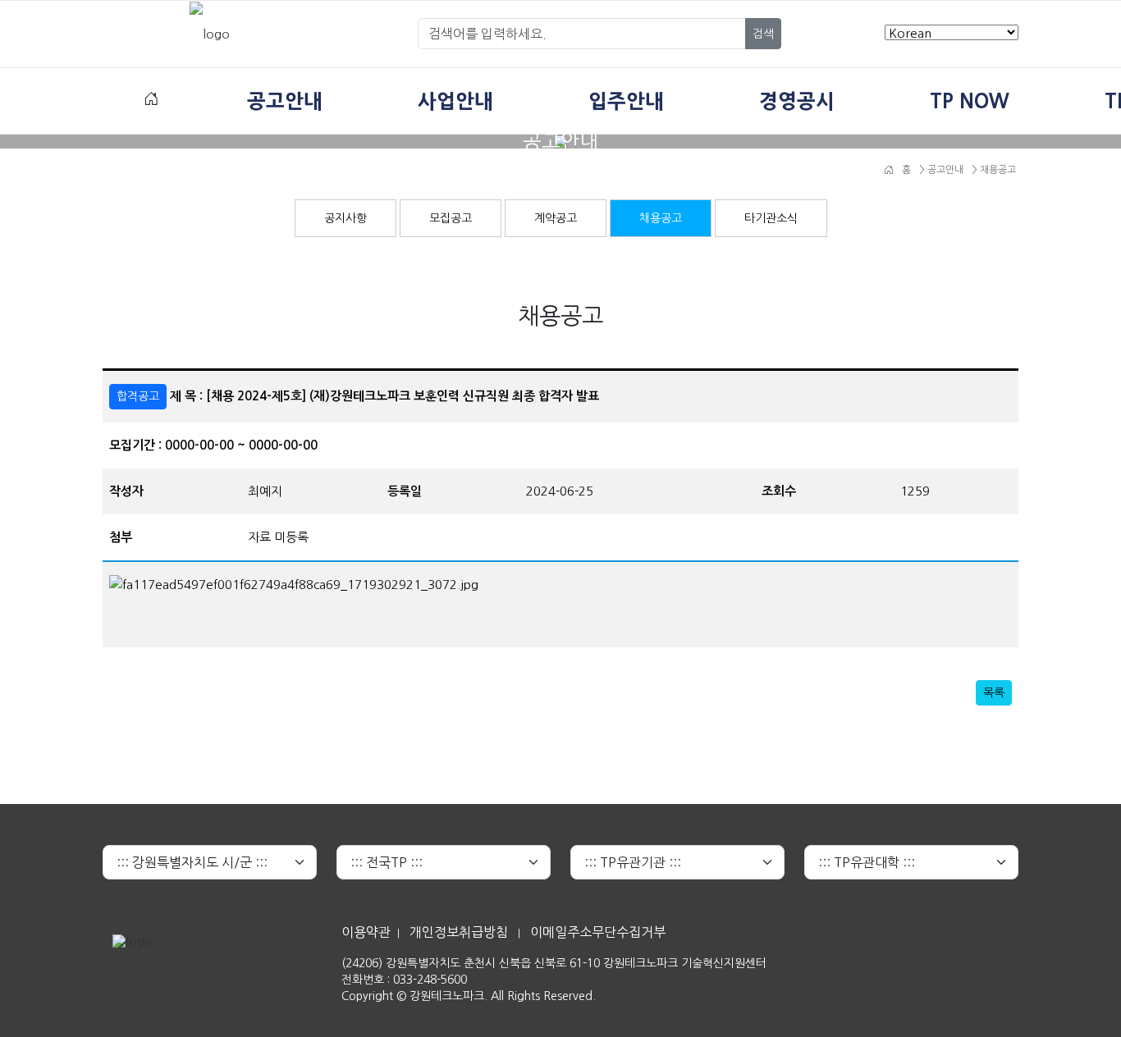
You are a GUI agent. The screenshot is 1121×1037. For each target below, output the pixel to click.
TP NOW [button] (969, 101)
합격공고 (138, 396)
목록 (993, 692)
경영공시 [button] (797, 101)
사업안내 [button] (455, 101)
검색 (763, 33)
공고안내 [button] (285, 101)
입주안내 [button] (626, 101)
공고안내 (944, 170)
